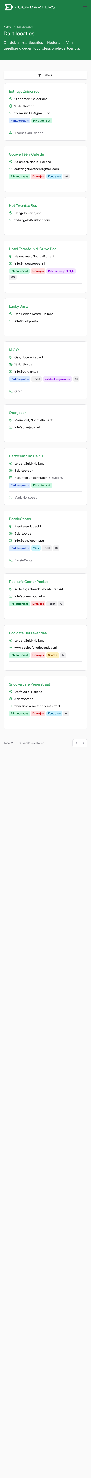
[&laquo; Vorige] (76, 743)
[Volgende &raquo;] (83, 743)
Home (7, 26)
